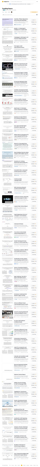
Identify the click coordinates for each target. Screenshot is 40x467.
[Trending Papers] (11, 12)
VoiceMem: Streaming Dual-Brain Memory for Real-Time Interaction (21, 90)
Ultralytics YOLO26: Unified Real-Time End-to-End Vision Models (21, 427)
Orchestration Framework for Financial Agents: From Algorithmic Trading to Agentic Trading (21, 339)
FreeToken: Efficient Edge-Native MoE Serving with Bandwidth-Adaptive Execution (21, 19)
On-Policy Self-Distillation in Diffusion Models (19, 321)
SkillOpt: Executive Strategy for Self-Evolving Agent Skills (20, 383)
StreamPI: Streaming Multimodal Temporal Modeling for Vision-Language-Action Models (21, 312)
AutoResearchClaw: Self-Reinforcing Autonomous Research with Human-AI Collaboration (21, 410)
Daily (3, 12)
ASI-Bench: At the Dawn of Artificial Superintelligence (19, 445)
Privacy (13, 465)
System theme (5, 465)
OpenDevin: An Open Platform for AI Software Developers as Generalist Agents (20, 117)
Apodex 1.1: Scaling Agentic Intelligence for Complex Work (20, 29)
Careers (19, 465)
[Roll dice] (37, 14)
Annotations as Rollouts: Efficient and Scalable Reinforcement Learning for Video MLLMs (21, 250)
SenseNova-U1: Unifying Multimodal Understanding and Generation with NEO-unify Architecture (20, 162)
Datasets (28, 465)
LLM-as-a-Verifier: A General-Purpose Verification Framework (21, 100)
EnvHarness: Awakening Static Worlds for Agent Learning (20, 294)
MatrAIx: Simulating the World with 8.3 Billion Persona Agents (20, 401)
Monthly (9, 12)
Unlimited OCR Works (18, 223)
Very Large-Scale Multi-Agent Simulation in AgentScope (20, 126)
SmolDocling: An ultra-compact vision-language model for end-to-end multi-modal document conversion (21, 259)
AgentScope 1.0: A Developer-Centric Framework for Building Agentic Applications (20, 108)
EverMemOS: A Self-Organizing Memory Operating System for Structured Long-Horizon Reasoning (20, 418)
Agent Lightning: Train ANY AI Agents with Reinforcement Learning (20, 277)
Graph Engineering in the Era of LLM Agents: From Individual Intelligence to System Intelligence (21, 215)
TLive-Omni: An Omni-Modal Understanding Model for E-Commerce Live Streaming (20, 232)
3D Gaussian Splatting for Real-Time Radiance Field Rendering (20, 82)
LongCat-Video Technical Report (21, 206)
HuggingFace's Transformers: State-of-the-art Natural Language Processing (21, 392)
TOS (10, 465)
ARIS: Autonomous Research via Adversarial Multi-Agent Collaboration (20, 188)
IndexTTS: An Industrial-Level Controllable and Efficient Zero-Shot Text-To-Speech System (20, 348)
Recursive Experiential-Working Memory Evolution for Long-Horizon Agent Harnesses (20, 365)
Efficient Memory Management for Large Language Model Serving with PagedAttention (21, 135)
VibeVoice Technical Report (19, 374)
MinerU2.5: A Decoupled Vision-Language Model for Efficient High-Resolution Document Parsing (21, 144)
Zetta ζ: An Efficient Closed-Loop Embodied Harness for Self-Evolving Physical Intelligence (21, 303)
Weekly (6, 12)
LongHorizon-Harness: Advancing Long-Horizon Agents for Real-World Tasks (21, 197)
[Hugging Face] (21, 465)
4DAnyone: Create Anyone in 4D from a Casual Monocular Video (20, 64)
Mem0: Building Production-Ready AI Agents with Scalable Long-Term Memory (21, 153)
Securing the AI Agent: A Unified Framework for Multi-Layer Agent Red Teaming (21, 73)
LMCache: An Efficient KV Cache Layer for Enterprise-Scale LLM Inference (20, 330)
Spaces (31, 465)
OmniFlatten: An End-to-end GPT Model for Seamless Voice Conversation (20, 436)
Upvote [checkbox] (34, 19)
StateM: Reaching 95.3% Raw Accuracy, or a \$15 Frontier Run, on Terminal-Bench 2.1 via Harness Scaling (21, 241)
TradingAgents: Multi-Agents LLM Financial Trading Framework (21, 38)
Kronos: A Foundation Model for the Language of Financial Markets (21, 268)
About (16, 465)
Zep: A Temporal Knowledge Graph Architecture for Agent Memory (21, 454)
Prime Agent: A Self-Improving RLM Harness (19, 46)
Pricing (34, 465)
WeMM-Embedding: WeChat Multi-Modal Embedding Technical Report (21, 55)
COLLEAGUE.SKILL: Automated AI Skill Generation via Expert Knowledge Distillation (20, 170)
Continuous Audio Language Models (18, 179)
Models (24, 465)
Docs (37, 465)
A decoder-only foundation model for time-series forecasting (21, 356)
